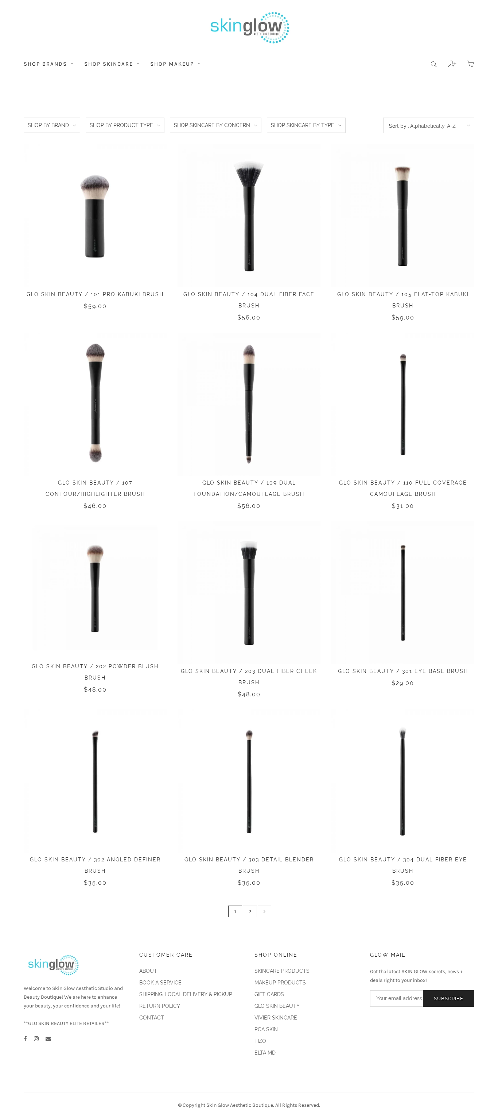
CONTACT (151, 1018)
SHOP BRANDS (46, 64)
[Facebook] (25, 1039)
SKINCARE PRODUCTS (282, 971)
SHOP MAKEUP (173, 64)
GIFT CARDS (269, 994)
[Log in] (446, 61)
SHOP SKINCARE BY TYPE (302, 125)
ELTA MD (265, 1053)
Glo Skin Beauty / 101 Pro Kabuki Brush (95, 294)
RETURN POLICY (159, 1006)
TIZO (260, 1041)
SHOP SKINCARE (109, 64)
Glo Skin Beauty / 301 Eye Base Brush (403, 671)
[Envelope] (48, 1039)
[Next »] (264, 911)
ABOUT (148, 971)
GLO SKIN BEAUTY (277, 1006)
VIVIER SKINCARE (275, 1018)
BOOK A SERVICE (160, 983)
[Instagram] (36, 1039)
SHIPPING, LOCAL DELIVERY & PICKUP (185, 994)
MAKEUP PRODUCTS (280, 983)
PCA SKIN (266, 1029)
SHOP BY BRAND (48, 125)
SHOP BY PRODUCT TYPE (121, 125)
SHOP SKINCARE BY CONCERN (212, 125)
